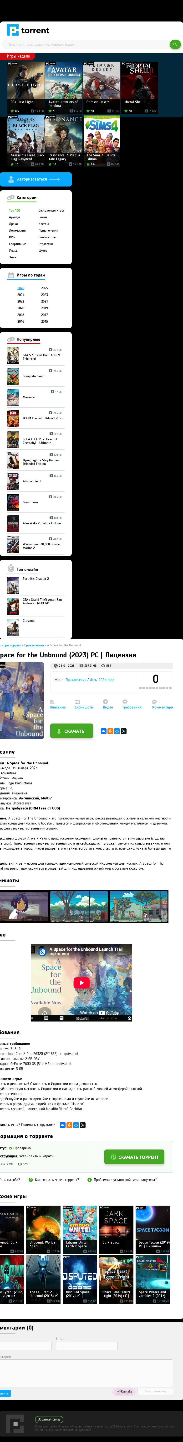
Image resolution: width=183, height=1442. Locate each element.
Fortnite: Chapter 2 (36, 578)
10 (170, 688)
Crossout (29, 621)
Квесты (44, 224)
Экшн (12, 257)
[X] (124, 731)
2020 (20, 308)
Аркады (14, 217)
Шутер (43, 250)
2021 (44, 301)
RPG (12, 237)
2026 (20, 288)
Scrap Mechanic (42, 374)
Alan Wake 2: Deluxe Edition (42, 521)
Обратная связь (49, 1419)
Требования (132, 707)
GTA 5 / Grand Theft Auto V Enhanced (42, 355)
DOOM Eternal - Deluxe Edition (43, 416)
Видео (108, 707)
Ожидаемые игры (51, 210)
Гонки (43, 217)
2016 (20, 321)
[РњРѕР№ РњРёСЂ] (117, 731)
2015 (44, 321)
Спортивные (17, 244)
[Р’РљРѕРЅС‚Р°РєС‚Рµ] (104, 731)
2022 (20, 301)
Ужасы (13, 250)
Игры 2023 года (102, 680)
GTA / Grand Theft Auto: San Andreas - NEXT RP (42, 601)
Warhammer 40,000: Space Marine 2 (42, 544)
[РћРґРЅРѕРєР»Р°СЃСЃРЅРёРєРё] (110, 731)
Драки (13, 224)
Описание (58, 707)
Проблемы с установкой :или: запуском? (125, 1180)
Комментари (162, 707)
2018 (20, 315)
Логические (17, 230)
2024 (20, 295)
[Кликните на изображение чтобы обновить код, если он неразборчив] (124, 1392)
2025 (44, 288)
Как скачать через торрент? (57, 1180)
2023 (44, 295)
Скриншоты (84, 707)
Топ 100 (14, 210)
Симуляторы (47, 237)
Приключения (48, 230)
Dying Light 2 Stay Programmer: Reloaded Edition (42, 460)
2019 (44, 308)
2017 (44, 315)
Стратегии (46, 244)
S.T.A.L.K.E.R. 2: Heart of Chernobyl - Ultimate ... (42, 439)
